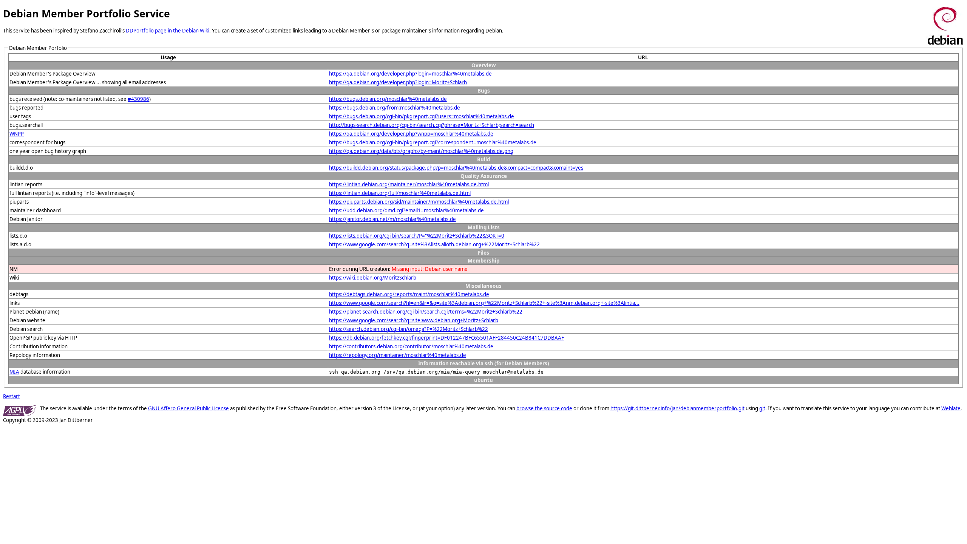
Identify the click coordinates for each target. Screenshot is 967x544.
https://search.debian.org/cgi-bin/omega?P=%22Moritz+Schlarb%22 (408, 329)
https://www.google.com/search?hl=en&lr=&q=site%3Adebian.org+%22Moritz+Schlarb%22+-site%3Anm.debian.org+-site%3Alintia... (484, 303)
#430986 (138, 99)
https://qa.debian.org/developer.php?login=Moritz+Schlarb (398, 82)
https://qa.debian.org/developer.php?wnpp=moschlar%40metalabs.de (411, 133)
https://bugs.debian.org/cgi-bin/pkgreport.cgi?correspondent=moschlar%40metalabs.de (432, 142)
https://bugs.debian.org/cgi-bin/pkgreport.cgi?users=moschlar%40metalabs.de (421, 116)
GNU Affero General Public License (188, 408)
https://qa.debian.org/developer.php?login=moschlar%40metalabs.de (410, 73)
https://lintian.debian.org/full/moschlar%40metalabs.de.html (400, 193)
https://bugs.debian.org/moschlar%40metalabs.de (388, 99)
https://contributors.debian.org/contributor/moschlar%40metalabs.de (411, 346)
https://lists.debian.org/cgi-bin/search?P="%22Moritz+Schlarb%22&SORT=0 (416, 235)
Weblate (951, 408)
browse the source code (544, 408)
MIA (14, 371)
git (762, 408)
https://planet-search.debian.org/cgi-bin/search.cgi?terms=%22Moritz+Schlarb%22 (425, 311)
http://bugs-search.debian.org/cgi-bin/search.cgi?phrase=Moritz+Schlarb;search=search (431, 125)
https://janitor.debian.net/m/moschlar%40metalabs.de (392, 219)
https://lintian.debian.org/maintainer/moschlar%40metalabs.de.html (409, 184)
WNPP (16, 133)
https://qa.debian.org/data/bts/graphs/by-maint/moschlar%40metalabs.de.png (421, 151)
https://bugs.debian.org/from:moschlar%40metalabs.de (394, 107)
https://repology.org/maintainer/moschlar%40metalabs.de (397, 355)
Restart (11, 396)
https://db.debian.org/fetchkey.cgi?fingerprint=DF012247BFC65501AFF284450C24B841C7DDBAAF (446, 337)
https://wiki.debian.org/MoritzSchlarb (372, 277)
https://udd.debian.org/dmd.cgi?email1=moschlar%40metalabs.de (406, 210)
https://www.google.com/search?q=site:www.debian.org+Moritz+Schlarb (413, 320)
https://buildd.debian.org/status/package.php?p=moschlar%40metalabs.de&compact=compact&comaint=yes (456, 167)
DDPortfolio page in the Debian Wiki (167, 30)
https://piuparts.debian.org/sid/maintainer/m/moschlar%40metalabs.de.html (419, 201)
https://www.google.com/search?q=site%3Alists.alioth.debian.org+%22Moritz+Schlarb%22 (434, 244)
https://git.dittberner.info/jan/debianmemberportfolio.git (677, 408)
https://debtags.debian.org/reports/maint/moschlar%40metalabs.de (409, 294)
